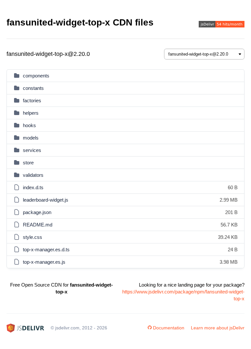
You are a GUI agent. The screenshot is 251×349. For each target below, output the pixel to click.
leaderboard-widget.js (45, 200)
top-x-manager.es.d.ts (46, 249)
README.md (37, 224)
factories (32, 100)
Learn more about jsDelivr (217, 327)
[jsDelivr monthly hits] (221, 25)
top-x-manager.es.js (44, 262)
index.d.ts (33, 187)
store (28, 162)
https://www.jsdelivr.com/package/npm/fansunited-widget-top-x (183, 295)
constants (33, 88)
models (31, 138)
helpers (31, 113)
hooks (29, 125)
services (32, 150)
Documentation (168, 327)
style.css (32, 237)
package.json (37, 212)
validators (33, 175)
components (36, 75)
